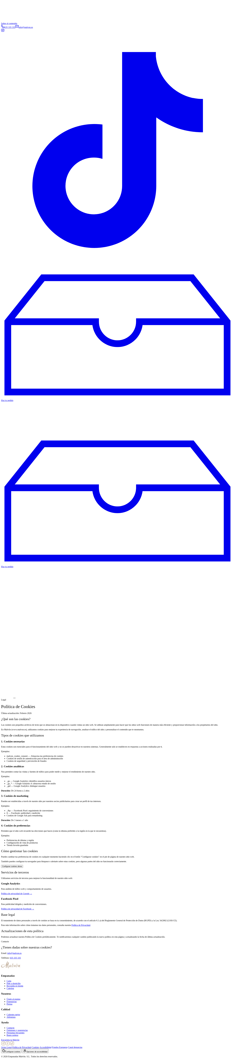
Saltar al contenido (9, 23)
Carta (9, 981)
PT (13, 271)
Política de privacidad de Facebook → (17, 909)
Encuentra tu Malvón (10, 1040)
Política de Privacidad (80, 925)
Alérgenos (11, 1017)
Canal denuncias (75, 1047)
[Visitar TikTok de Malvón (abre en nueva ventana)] (118, 267)
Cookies (35, 1047)
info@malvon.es (14, 953)
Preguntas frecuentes (15, 1033)
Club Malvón (7, 432)
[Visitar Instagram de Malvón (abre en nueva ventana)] (2, 31)
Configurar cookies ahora (12, 866)
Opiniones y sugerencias (17, 1030)
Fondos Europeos (59, 1047)
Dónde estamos (7, 413)
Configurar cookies (12, 1052)
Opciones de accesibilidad (36, 1052)
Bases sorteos (12, 1035)
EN (8, 271)
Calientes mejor (13, 1014)
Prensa (9, 1004)
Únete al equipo (13, 999)
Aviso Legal (6, 1047)
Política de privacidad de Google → (16, 893)
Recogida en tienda (15, 986)
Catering (5, 429)
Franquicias (6, 415)
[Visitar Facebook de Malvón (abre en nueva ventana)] (7, 1045)
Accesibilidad (45, 1047)
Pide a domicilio (14, 983)
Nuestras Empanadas (10, 411)
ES (3, 271)
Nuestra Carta (7, 434)
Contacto (10, 1028)
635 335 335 (15, 958)
